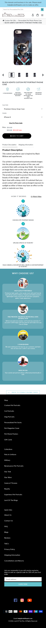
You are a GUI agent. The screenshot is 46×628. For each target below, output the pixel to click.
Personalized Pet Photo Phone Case (30, 20)
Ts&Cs (6, 543)
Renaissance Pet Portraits (13, 466)
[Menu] (42, 14)
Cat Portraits (9, 411)
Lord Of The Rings (11, 500)
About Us (7, 515)
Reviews (7, 538)
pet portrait (23, 220)
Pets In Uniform (10, 454)
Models (4, 113)
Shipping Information (26, 145)
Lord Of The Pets (19, 621)
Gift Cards (8, 440)
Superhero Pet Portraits (13, 494)
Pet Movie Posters (11, 434)
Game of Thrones (10, 483)
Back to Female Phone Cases (24, 392)
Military (7, 460)
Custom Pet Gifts (10, 20)
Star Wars (8, 477)
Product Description (9, 145)
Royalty (7, 489)
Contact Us (8, 521)
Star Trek (7, 472)
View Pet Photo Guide (15, 123)
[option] (11, 75)
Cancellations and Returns (14, 561)
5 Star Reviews (7, 93)
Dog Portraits (9, 417)
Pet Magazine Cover (11, 428)
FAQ (6, 526)
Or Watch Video (36, 196)
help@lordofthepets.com (25, 618)
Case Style (5, 105)
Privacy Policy (9, 549)
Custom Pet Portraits (12, 405)
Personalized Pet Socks (13, 422)
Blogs (6, 532)
